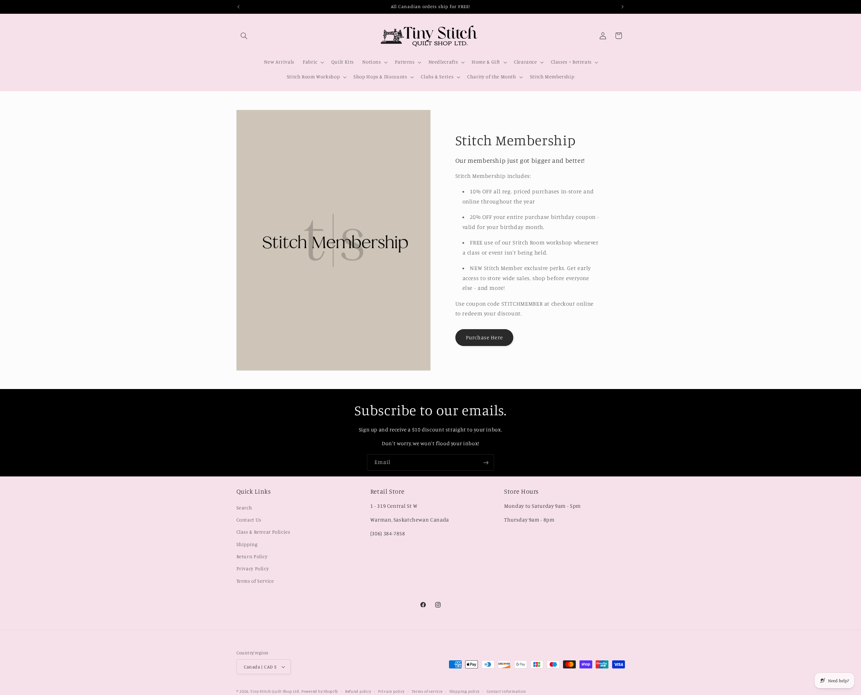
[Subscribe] (486, 462)
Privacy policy (391, 691)
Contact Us (248, 520)
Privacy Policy (252, 568)
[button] (244, 35)
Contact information (506, 691)
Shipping (247, 544)
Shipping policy (464, 691)
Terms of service (427, 691)
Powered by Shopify (319, 691)
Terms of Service (255, 581)
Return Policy (252, 556)
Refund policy (358, 691)
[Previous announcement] (238, 6)
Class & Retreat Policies (263, 532)
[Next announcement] (622, 6)
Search (244, 507)
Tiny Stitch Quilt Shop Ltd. (275, 691)
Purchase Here (484, 337)
